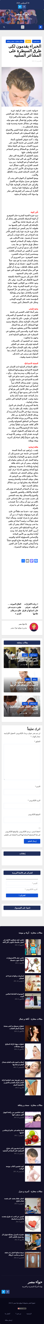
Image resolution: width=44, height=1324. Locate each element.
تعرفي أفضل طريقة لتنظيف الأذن (23, 708)
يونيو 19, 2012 (18, 945)
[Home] (40, 27)
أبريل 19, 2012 (18, 1239)
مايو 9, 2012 (19, 1221)
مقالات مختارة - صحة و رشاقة (15, 41)
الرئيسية (29, 1313)
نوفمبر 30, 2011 (18, 981)
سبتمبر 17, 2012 (17, 1067)
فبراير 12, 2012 (18, 1153)
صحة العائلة (33, 655)
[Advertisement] (24, 583)
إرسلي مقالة (8, 1320)
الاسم (37, 786)
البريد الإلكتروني (34, 800)
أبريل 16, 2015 (32, 689)
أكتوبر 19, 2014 (18, 1049)
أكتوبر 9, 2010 (18, 999)
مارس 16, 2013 (18, 1117)
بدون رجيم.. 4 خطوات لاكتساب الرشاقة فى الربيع (24, 683)
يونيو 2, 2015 (33, 664)
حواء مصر (22, 14)
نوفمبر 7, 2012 (18, 1135)
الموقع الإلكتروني (34, 814)
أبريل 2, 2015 (32, 713)
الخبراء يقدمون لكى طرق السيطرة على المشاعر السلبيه (24, 50)
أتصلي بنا (7, 1313)
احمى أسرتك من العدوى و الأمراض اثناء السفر (24, 659)
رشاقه (34, 679)
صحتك (28, 41)
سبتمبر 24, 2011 (17, 1171)
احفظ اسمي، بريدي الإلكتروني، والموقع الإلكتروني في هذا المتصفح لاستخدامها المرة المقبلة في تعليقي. (22, 833)
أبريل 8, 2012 (18, 1087)
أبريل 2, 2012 (18, 963)
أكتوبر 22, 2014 (18, 1031)
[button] (4, 27)
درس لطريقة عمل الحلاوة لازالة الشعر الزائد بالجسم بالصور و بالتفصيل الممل (13, 1082)
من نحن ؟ (18, 1313)
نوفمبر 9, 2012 (18, 1203)
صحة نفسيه (36, 41)
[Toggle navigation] (23, 27)
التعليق (37, 741)
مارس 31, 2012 (18, 1257)
